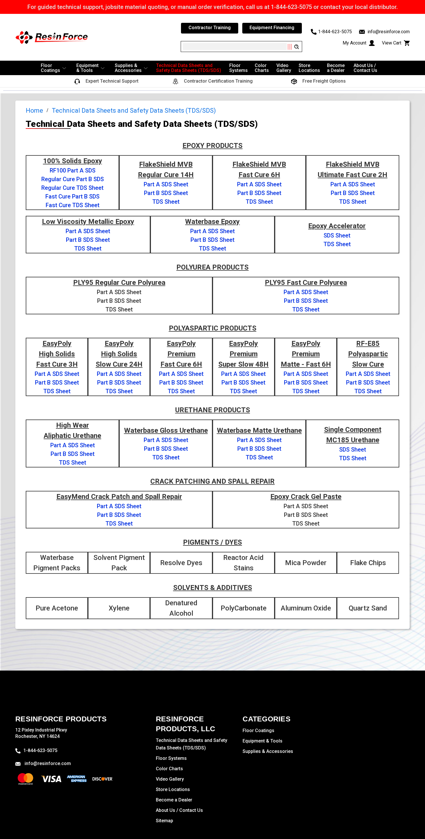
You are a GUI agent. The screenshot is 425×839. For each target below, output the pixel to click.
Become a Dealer (336, 68)
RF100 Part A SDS (72, 170)
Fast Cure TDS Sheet (72, 205)
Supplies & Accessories (128, 68)
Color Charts (262, 68)
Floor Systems (238, 68)
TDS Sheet (166, 201)
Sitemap (164, 820)
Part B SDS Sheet (166, 193)
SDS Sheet (337, 235)
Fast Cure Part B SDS (72, 196)
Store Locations (309, 68)
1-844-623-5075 (335, 31)
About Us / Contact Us (365, 68)
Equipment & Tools (87, 68)
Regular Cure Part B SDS (72, 179)
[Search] (293, 46)
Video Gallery (283, 68)
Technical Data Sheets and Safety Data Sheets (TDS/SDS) (188, 68)
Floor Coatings (50, 68)
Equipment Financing (272, 27)
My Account (355, 43)
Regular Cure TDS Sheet (72, 187)
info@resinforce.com (388, 31)
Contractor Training (210, 27)
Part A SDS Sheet (166, 184)
